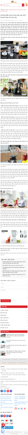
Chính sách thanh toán (6, 396)
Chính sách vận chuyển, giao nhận (6, 401)
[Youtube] (8, 391)
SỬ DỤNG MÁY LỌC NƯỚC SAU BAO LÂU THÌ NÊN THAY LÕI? (14, 275)
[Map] (10, 416)
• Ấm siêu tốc (15, 359)
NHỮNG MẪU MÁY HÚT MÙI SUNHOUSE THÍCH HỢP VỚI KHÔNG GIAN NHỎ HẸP (14, 262)
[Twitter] (5, 391)
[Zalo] (7, 416)
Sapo (17, 433)
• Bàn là (4, 362)
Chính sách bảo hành (6, 398)
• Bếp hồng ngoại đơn (12, 362)
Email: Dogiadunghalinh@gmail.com (21, 401)
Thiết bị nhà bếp (4, 310)
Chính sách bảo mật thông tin (7, 408)
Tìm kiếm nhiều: (6, 359)
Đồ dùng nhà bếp (5, 322)
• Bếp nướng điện (22, 362)
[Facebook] (2, 391)
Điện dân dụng (4, 320)
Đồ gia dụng (3, 315)
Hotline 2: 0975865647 (20, 398)
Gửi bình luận (6, 300)
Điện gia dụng (4, 312)
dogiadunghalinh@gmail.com (9, 379)
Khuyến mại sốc (4, 327)
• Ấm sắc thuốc (22, 359)
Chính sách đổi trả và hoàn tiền (7, 404)
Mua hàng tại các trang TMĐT (20, 404)
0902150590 (5, 376)
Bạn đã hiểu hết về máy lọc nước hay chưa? (13, 265)
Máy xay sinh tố (5, 22)
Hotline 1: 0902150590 (20, 396)
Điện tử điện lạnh (5, 317)
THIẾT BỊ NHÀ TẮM (5, 325)
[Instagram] (11, 391)
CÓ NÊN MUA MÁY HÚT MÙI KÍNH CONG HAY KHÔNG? (13, 268)
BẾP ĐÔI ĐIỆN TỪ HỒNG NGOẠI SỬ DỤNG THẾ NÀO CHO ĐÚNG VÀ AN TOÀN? (14, 271)
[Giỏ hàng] (26, 5)
